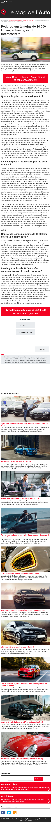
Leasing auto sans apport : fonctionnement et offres (20, 573)
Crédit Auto (7, 796)
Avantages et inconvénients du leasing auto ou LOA (20, 498)
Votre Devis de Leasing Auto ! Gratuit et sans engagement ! (25, 78)
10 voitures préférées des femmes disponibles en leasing (22, 759)
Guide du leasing (28, 20)
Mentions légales (44, 819)
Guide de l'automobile (15, 20)
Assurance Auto (9, 784)
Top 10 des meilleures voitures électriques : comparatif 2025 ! (23, 610)
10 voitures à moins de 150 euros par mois (16, 462)
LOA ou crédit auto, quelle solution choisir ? (17, 647)
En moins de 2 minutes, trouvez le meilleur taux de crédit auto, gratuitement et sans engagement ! (22, 800)
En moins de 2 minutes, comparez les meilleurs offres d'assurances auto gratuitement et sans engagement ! (24, 788)
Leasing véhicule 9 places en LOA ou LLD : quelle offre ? (22, 722)
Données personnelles (25, 820)
